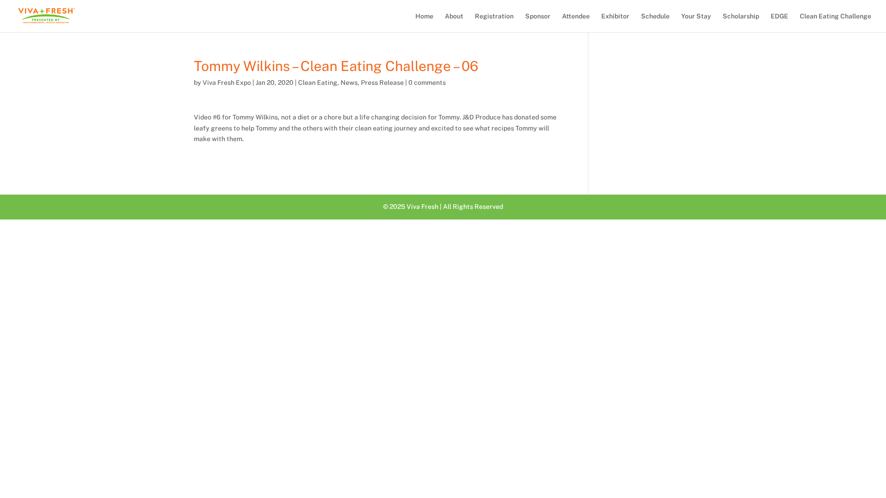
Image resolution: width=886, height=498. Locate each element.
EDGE (779, 16)
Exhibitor (615, 16)
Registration (494, 16)
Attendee (576, 16)
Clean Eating (317, 82)
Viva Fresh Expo (227, 82)
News (349, 82)
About (454, 16)
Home (424, 16)
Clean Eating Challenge (835, 16)
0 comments (427, 82)
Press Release (382, 82)
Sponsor (538, 16)
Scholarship (741, 16)
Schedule (655, 16)
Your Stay (696, 16)
